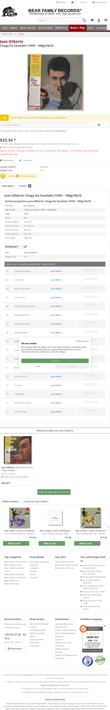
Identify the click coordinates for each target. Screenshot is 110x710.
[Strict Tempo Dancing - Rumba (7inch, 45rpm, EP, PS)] (90, 518)
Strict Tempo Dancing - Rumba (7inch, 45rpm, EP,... (90, 532)
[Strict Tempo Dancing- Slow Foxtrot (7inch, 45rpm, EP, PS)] (55, 518)
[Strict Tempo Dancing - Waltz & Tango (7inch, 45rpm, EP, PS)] (19, 518)
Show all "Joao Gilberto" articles (54, 492)
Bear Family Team (11, 583)
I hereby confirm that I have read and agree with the (34, 130)
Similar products (10, 501)
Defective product (37, 633)
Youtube (33, 577)
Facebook (34, 565)
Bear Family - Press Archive (15, 562)
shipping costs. (29, 675)
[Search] (84, 20)
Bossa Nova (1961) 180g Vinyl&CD (17, 469)
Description (8, 185)
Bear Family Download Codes (13, 569)
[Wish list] (92, 20)
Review (24, 185)
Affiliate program (62, 649)
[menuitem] (62, 20)
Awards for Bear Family (64, 562)
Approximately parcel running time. (55, 685)
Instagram (34, 568)
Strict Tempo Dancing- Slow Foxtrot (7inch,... (55, 532)
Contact (33, 627)
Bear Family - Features (64, 568)
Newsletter (34, 642)
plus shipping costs (17, 144)
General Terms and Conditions (63, 644)
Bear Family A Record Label (66, 565)
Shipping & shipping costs (66, 655)
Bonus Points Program (39, 624)
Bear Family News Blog (39, 562)
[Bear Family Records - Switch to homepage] (9, 11)
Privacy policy (82, 341)
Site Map (58, 652)
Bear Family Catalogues (14, 574)
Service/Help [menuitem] (100, 2)
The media (59, 658)
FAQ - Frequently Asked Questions (65, 635)
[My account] (99, 20)
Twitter (33, 574)
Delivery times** (37, 639)
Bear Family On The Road (15, 577)
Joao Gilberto (11, 41)
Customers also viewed (35, 501)
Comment (27, 160)
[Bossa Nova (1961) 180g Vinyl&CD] (18, 450)
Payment (59, 639)
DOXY (26, 213)
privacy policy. (60, 130)
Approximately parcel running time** (64, 625)
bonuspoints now (27, 176)
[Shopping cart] (106, 20)
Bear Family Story (11, 580)
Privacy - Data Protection (65, 630)
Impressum (34, 645)
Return (33, 636)
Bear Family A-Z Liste (13, 565)
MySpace (33, 571)
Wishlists (62, 2)
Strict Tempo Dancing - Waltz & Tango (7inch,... (19, 532)
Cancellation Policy (38, 630)
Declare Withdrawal (55, 699)
